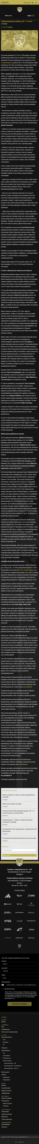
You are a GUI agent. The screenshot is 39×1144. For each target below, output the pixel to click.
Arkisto (3, 1021)
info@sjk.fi (19, 874)
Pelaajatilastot (6, 1079)
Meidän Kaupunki (7, 1103)
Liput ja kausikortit (6, 1037)
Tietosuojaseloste (6, 1119)
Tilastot (3, 1074)
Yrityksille (5, 1096)
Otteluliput (4, 2)
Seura (3, 1083)
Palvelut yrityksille (6, 1098)
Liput (4, 1039)
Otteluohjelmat (5, 1050)
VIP (3, 1044)
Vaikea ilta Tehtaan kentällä (11, 804)
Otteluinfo (4, 1048)
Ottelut (4, 1035)
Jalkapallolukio (5, 1093)
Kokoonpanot (5, 1072)
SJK (2, 1027)
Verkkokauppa (27, 2)
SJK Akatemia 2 (7, 1058)
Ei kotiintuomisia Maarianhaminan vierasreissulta (19, 838)
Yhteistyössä (5, 1101)
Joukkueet (4, 1025)
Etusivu (4, 1017)
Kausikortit (5, 1042)
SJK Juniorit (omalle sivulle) (9, 1032)
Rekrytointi (4, 1116)
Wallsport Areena (6, 1090)
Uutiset (10, 27)
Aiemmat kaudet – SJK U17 (11, 1068)
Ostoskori (4, 1127)
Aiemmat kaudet (7, 1060)
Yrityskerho (6, 1106)
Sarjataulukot (6, 1077)
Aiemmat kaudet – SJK (10, 1063)
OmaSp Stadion (6, 1088)
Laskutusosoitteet (6, 1114)
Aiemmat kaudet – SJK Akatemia (12, 1065)
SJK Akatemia (5, 1029)
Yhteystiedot (6, 1109)
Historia (3, 1085)
